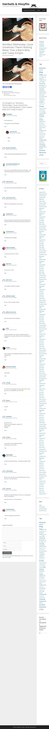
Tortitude (42, 145)
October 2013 (42, 481)
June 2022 (41, 268)
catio (45, 76)
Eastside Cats (9, 214)
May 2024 (41, 222)
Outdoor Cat (42, 130)
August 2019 (42, 339)
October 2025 (42, 195)
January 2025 (42, 205)
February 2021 (42, 300)
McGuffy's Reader (10, 296)
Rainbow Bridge (42, 133)
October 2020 (42, 309)
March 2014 (42, 470)
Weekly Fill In (42, 147)
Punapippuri (9, 114)
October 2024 (42, 212)
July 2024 (41, 218)
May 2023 (41, 245)
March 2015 (42, 447)
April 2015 (41, 445)
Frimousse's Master (11, 366)
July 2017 (41, 390)
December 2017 (43, 378)
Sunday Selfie (42, 140)
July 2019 (41, 341)
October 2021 (42, 284)
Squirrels (40, 138)
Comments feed (43, 508)
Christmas (44, 93)
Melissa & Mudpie (10, 247)
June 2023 (41, 243)
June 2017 (41, 392)
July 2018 (41, 365)
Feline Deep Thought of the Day (42, 100)
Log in (40, 505)
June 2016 (41, 417)
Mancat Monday (42, 124)
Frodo (9, 92)
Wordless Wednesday (15, 92)
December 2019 (43, 329)
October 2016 (42, 408)
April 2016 (41, 421)
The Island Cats (10, 231)
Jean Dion (8, 488)
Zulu (42, 155)
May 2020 (41, 320)
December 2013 (43, 476)
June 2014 (41, 465)
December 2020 (43, 304)
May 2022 (41, 270)
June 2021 (41, 293)
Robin (7, 328)
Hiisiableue (9, 416)
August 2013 (42, 483)
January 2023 (42, 252)
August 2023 (42, 240)
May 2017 (41, 394)
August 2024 (42, 217)
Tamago (8, 382)
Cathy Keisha (9, 471)
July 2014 (41, 463)
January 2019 (42, 352)
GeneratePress (33, 727)
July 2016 (41, 415)
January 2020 (42, 327)
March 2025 (42, 201)
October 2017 (42, 383)
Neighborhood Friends (42, 126)
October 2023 (42, 234)
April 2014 (41, 468)
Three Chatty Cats (10, 197)
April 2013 (41, 490)
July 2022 (41, 266)
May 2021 (41, 295)
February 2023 (42, 251)
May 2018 (41, 369)
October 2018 (42, 359)
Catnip (40, 81)
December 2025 (43, 194)
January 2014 (42, 474)
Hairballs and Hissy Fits (8, 91)
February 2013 (42, 493)
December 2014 (43, 451)
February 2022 (42, 275)
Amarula (42, 68)
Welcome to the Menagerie (15, 499)
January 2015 (42, 449)
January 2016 (42, 426)
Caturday (41, 89)
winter (40, 148)
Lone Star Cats (13, 131)
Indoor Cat (42, 121)
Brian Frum (9, 280)
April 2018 (41, 371)
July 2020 (41, 316)
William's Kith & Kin (11, 312)
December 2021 (43, 279)
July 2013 (41, 484)
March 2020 (42, 323)
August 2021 (42, 289)
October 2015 (42, 433)
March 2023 (42, 249)
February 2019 (42, 350)
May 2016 (41, 419)
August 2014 (42, 461)
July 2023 (41, 241)
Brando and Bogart (11, 148)
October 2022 (42, 259)
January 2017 (42, 401)
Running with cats (42, 135)
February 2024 (42, 226)
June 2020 (41, 318)
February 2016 (42, 424)
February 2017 (42, 399)
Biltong (41, 70)
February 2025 (42, 203)
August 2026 (42, 192)
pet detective (41, 132)
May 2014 (41, 467)
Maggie (8, 347)
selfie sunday (41, 136)
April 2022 (41, 272)
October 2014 (42, 456)
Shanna (8, 400)
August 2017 (42, 389)
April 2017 (41, 396)
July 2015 (41, 440)
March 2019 (42, 348)
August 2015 (42, 438)
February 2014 (42, 472)
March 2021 (42, 298)
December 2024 (43, 206)
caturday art (42, 90)
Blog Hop (6, 92)
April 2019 (41, 346)
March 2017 (42, 398)
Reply (5, 126)
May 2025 (41, 199)
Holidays (41, 119)
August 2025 (42, 197)
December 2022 (43, 254)
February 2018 (42, 375)
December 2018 (43, 353)
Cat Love (44, 79)
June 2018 (41, 367)
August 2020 (42, 314)
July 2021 (41, 291)
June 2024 (41, 220)
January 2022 (42, 277)
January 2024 (42, 228)
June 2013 (41, 486)
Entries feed (42, 507)
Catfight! (42, 76)
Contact (43, 10)
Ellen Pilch (8, 263)
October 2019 (42, 334)
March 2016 (42, 422)
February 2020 (42, 325)
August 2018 (42, 364)
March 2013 (42, 492)
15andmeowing (10, 509)
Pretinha (8, 437)
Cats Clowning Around (42, 84)
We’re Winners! (7, 94)
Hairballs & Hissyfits (15, 4)
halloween (41, 118)
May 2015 (41, 444)
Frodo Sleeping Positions (42, 114)
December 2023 (43, 229)
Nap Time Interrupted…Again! (10, 95)
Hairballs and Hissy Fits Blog (29, 10)
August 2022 (42, 264)
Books (38, 10)
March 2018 (42, 373)
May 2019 (41, 344)
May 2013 (41, 488)
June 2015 (41, 442)
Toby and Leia (9, 181)
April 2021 (41, 297)
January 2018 (42, 376)
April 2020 (41, 321)
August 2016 (42, 413)
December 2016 (43, 403)
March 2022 (42, 274)
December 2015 (43, 428)
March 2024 (42, 224)
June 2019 (41, 343)
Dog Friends (44, 96)
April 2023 (41, 247)
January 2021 (42, 302)
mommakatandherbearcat (13, 164)
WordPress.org (42, 510)
